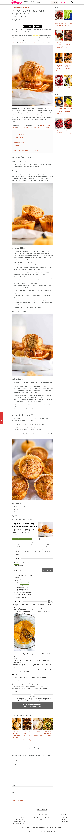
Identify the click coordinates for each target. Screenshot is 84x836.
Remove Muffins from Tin (21, 142)
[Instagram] (61, 2)
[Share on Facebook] (1, 413)
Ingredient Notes (18, 137)
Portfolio (64, 819)
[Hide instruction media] (51, 601)
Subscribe (39, 2)
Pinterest (20, 42)
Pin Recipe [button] (43, 539)
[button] (12, 535)
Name (13, 785)
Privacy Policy (19, 817)
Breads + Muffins (26, 7)
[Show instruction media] (49, 601)
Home (13, 7)
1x (43, 570)
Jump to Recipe (28, 26)
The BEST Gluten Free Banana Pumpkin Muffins (27, 150)
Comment (15, 764)
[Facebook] (67, 2)
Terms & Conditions (19, 821)
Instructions (17, 140)
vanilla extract (25, 582)
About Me (32, 2)
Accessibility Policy (20, 823)
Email (13, 792)
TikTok (28, 42)
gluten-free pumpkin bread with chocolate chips (35, 127)
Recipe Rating (15, 759)
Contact (64, 817)
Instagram (14, 42)
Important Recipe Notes (20, 135)
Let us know (31, 706)
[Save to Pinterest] (1, 418)
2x (47, 570)
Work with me (46, 2)
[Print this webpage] (1, 423)
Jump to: (17, 132)
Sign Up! (36, 817)
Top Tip (16, 147)
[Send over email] (1, 420)
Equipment (16, 145)
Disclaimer (19, 819)
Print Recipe (38, 26)
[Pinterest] (64, 2)
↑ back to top (42, 809)
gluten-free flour (24, 584)
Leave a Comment (24, 16)
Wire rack (16, 564)
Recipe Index (26, 2)
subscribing (36, 42)
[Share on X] (1, 415)
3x (50, 570)
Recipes (18, 7)
